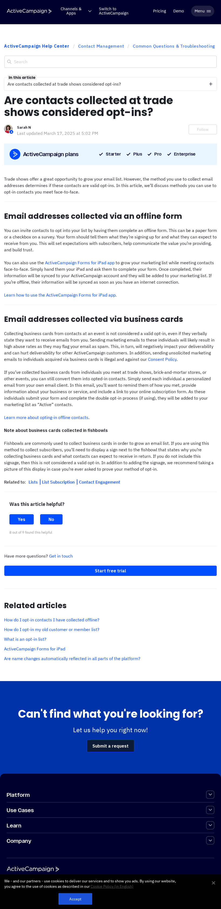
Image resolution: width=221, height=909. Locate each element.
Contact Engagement (99, 482)
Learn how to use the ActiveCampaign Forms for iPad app (60, 295)
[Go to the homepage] (29, 11)
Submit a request (110, 746)
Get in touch (61, 556)
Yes (21, 519)
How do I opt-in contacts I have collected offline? (51, 619)
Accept (75, 898)
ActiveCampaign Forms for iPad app (80, 262)
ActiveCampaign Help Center (37, 46)
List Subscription (59, 482)
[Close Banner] (213, 882)
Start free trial (110, 570)
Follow (203, 129)
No (51, 519)
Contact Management (101, 46)
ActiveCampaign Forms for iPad (34, 648)
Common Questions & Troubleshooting (174, 46)
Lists (34, 482)
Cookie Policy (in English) (112, 886)
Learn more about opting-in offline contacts (46, 417)
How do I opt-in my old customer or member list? (51, 629)
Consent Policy (162, 359)
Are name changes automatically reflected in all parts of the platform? (72, 658)
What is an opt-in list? (25, 639)
